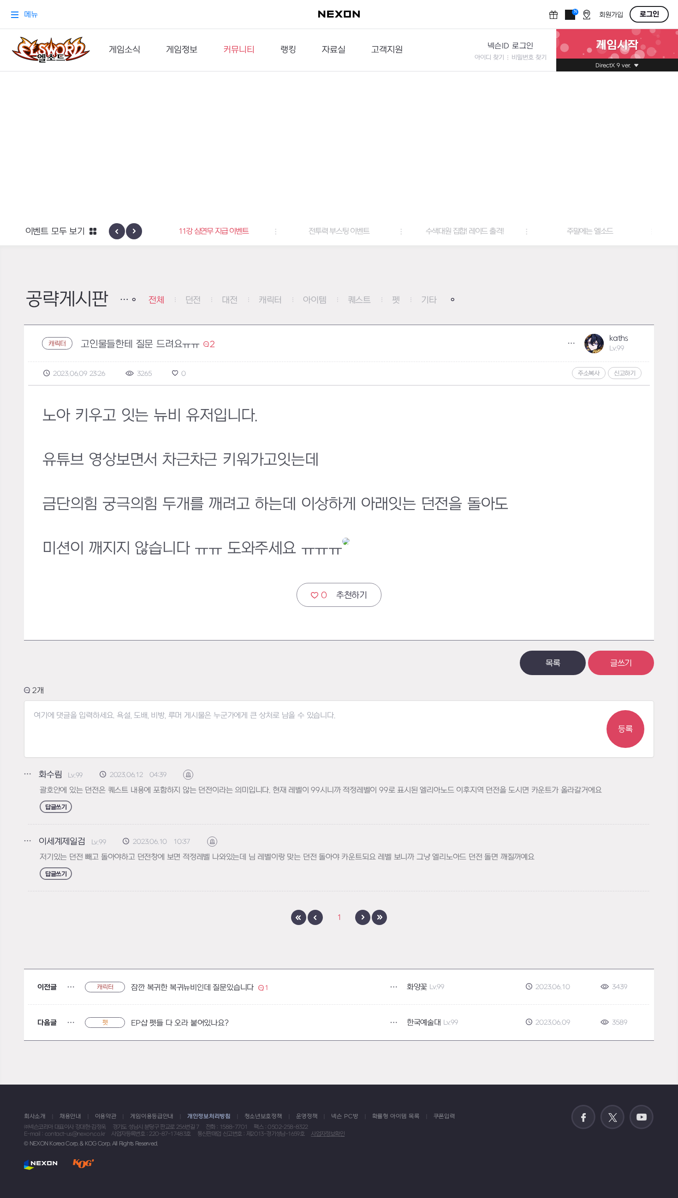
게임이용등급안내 (151, 1116)
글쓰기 (621, 663)
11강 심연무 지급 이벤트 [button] (213, 231)
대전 (230, 300)
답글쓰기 (55, 807)
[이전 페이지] (315, 917)
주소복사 (589, 373)
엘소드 (48, 50)
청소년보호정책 (263, 1116)
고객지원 (387, 50)
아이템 (314, 300)
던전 (193, 300)
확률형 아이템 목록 (396, 1116)
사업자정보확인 (328, 1134)
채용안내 (70, 1116)
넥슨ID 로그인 (511, 46)
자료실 (333, 50)
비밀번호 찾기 (529, 57)
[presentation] (117, 231)
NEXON (41, 1164)
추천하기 (344, 595)
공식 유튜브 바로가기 (641, 1117)
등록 (625, 729)
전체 (156, 300)
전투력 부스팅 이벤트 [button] (339, 231)
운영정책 (307, 1116)
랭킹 (288, 50)
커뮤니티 (239, 50)
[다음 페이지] (362, 917)
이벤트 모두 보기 (55, 232)
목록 (553, 663)
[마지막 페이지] (379, 917)
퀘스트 (359, 300)
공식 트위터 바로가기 (612, 1117)
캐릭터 (270, 300)
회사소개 (35, 1116)
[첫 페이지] (298, 917)
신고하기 (625, 373)
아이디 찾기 (489, 57)
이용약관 (106, 1116)
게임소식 (124, 50)
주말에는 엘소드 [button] (590, 231)
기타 (429, 300)
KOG (83, 1164)
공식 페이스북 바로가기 (583, 1117)
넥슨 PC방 (344, 1116)
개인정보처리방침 (209, 1116)
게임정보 (181, 50)
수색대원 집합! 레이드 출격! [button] (465, 231)
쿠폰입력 (444, 1116)
